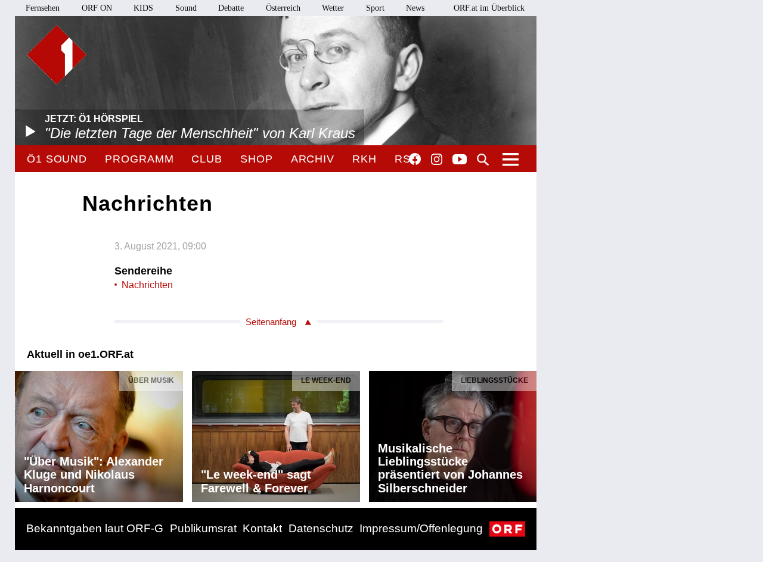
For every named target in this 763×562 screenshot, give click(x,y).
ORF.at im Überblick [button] (489, 8)
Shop (256, 159)
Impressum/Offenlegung (421, 528)
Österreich (283, 8)
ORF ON (97, 8)
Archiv (312, 159)
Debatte (231, 8)
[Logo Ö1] (56, 55)
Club (206, 159)
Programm (139, 159)
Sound (186, 8)
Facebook (415, 159)
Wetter (333, 8)
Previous (24, 433)
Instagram (436, 160)
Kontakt (262, 528)
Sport (375, 8)
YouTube (459, 160)
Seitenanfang (271, 322)
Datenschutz (321, 528)
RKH (364, 159)
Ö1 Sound (57, 159)
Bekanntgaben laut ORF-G (94, 528)
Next (526, 433)
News (415, 8)
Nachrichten (147, 285)
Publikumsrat (203, 528)
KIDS (143, 8)
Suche (483, 160)
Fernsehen (43, 8)
